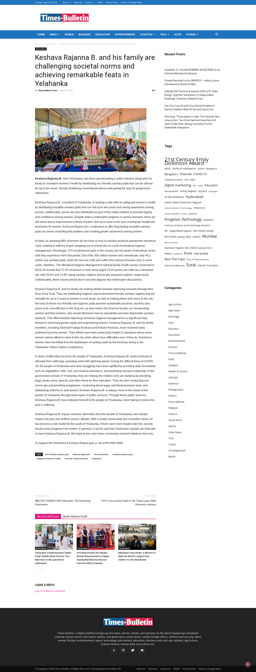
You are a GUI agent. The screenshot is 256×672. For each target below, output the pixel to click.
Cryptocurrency (174, 179)
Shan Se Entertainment (198, 259)
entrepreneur (172, 191)
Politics (172, 395)
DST (194, 185)
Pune (188, 253)
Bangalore (211, 168)
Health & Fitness (177, 371)
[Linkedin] (62, 98)
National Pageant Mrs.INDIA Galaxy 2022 (188, 247)
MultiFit (197, 236)
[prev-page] (37, 570)
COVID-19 (200, 174)
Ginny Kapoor (188, 191)
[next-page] (43, 570)
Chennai (186, 174)
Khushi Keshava (101, 454)
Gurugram (213, 191)
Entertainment (125, 34)
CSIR (186, 179)
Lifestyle (146, 34)
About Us (67, 2)
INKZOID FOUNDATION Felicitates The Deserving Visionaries (63, 502)
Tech (163, 34)
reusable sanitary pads (122, 454)
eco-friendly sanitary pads (57, 454)
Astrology (173, 316)
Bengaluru (171, 174)
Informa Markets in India (176, 214)
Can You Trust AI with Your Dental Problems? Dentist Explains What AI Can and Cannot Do (190, 107)
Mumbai (209, 236)
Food (171, 359)
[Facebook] (38, 98)
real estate (201, 253)
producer (177, 253)
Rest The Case (175, 259)
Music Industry (171, 242)
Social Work (50, 43)
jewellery (192, 213)
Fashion (172, 347)
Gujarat (202, 191)
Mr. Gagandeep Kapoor (178, 230)
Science (172, 414)
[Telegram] (70, 98)
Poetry (168, 253)
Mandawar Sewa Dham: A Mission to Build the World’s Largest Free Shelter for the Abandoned (137, 556)
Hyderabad (194, 196)
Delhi (192, 179)
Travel (172, 444)
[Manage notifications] (248, 664)
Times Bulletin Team (47, 90)
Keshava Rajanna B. (81, 454)
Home (41, 34)
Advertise (78, 2)
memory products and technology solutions (187, 225)
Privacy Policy (112, 2)
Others (191, 34)
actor (168, 168)
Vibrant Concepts (208, 265)
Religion (173, 407)
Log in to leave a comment (50, 590)
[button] (217, 34)
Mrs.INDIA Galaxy (203, 230)
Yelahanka (96, 458)
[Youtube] (142, 650)
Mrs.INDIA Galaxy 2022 (178, 236)
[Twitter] (46, 98)
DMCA (100, 2)
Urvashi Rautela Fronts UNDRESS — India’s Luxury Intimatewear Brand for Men (192, 82)
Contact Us (90, 2)
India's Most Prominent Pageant (183, 202)
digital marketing (178, 185)
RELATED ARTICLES (48, 516)
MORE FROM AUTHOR (75, 516)
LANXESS (208, 219)
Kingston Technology (183, 219)
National (173, 383)
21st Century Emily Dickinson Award (187, 161)
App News (174, 310)
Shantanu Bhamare (175, 265)
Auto (177, 34)
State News (174, 432)
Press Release (176, 401)
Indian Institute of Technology (178, 208)
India (53, 34)
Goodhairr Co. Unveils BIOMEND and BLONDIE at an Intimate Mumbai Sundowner (192, 71)
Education (102, 34)
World (69, 34)
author (201, 168)
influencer (199, 207)
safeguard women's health (49, 458)
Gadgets (173, 365)
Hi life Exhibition (174, 197)
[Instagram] (123, 650)
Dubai (200, 185)
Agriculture (174, 304)
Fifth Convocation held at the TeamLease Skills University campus (128, 502)
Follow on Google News (131, 2)
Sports (172, 426)
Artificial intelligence (184, 168)
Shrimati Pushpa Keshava (76, 458)
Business (85, 34)
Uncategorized (176, 450)
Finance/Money (177, 353)
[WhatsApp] (54, 98)
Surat (191, 265)
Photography (175, 389)
